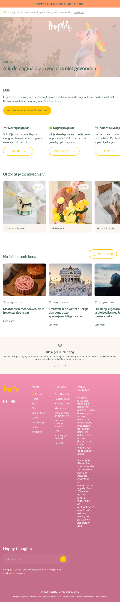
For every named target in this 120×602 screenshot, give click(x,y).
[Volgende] (115, 4)
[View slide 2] (58, 366)
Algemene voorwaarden (52, 597)
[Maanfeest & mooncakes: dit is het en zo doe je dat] (24, 280)
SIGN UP (79, 12)
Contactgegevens (101, 597)
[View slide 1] (54, 366)
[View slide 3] (62, 366)
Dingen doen (38, 413)
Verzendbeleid (68, 597)
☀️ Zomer (37, 394)
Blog (34, 403)
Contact (59, 443)
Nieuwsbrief (61, 408)
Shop (34, 408)
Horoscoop (38, 422)
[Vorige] (4, 4)
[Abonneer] (63, 559)
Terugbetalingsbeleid (20, 597)
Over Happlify (62, 394)
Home (35, 398)
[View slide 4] (66, 366)
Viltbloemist (58, 228)
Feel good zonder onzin (72, 359)
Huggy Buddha (106, 228)
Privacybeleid (35, 597)
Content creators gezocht (59, 423)
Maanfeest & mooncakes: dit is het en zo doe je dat (23, 311)
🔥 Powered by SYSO (68, 592)
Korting (35, 427)
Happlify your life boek (62, 437)
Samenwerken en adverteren (62, 414)
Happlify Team (62, 398)
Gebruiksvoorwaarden (84, 597)
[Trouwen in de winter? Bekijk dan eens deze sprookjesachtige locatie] (70, 280)
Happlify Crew (62, 403)
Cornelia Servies (15, 228)
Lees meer (8, 321)
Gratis (35, 417)
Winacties (37, 431)
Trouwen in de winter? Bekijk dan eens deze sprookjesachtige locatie (68, 312)
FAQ (57, 430)
